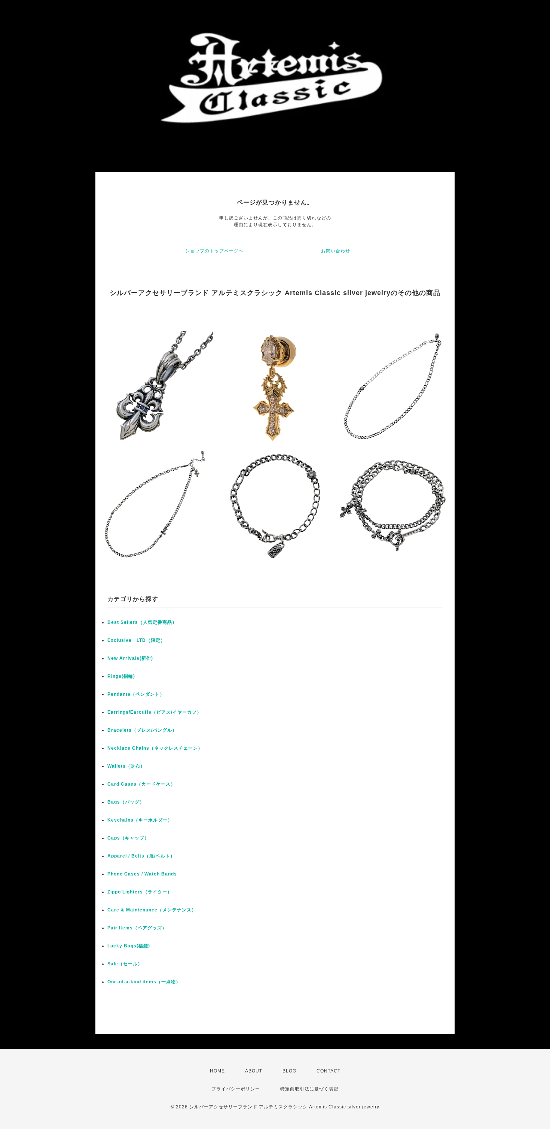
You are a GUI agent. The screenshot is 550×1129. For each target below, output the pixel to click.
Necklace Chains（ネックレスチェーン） (155, 748)
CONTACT (328, 1071)
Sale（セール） (125, 963)
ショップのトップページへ (214, 251)
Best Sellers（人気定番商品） (142, 622)
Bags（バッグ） (125, 802)
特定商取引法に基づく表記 (309, 1089)
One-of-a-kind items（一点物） (144, 981)
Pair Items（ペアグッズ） (137, 928)
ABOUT (253, 1071)
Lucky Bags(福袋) (128, 946)
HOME (217, 1071)
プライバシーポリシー (235, 1089)
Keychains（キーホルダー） (139, 820)
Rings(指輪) (121, 676)
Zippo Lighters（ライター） (139, 892)
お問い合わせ (335, 251)
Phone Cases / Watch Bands (142, 874)
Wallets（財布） (126, 766)
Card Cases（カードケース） (141, 784)
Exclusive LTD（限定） (136, 640)
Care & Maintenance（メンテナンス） (151, 910)
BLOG (289, 1071)
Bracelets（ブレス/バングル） (142, 730)
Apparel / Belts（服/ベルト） (141, 856)
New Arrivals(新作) (130, 658)
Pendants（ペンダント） (136, 694)
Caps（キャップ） (128, 838)
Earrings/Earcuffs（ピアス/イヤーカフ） (154, 712)
